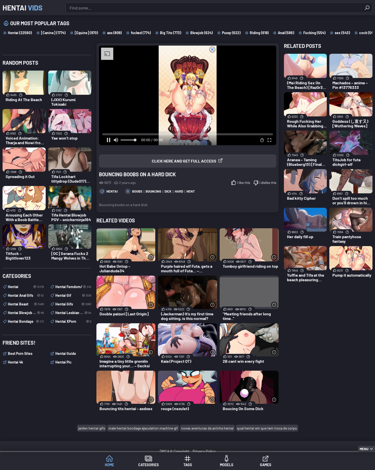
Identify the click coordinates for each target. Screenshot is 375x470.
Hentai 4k (15, 362)
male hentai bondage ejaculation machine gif (143, 428)
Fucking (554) (314, 33)
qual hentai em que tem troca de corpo (267, 428)
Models (226, 465)
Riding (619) (259, 33)
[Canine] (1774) (53, 33)
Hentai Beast (26, 304)
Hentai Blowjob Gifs (26, 313)
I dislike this (267, 183)
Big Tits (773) (170, 33)
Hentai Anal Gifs (26, 295)
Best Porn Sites (20, 353)
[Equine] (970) (86, 33)
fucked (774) (141, 33)
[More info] (151, 257)
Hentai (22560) (20, 33)
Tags (187, 465)
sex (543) (342, 33)
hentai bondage (26, 321)
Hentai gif (73, 295)
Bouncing (153, 191)
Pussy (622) (231, 33)
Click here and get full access (184, 160)
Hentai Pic (63, 362)
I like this (243, 183)
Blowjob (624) (201, 33)
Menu (364, 449)
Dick (168, 191)
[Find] (367, 7)
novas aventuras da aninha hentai (207, 428)
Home (109, 465)
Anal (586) (286, 33)
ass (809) (114, 33)
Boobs (137, 191)
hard (179, 191)
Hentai (23, 7)
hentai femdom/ (73, 287)
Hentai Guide (65, 353)
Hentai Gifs (73, 304)
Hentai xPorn (73, 321)
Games (265, 465)
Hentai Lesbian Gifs (73, 313)
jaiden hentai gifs (91, 428)
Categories (148, 465)
